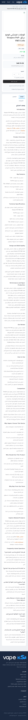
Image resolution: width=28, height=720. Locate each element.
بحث (13, 2)
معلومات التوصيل (22, 699)
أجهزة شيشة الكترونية (21, 681)
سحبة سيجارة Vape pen (21, 679)
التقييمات (21, 100)
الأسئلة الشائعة (22, 706)
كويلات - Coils (21, 48)
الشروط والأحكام (13, 715)
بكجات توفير (23, 676)
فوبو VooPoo (21, 45)
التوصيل (14, 96)
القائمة (3, 2)
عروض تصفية (23, 674)
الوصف (21, 96)
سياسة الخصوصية (22, 715)
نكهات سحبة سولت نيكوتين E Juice (18, 684)
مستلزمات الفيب (18, 542)
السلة (8, 2)
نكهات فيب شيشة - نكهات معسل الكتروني (17, 686)
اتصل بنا (24, 704)
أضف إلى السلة (14, 81)
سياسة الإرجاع (23, 701)
